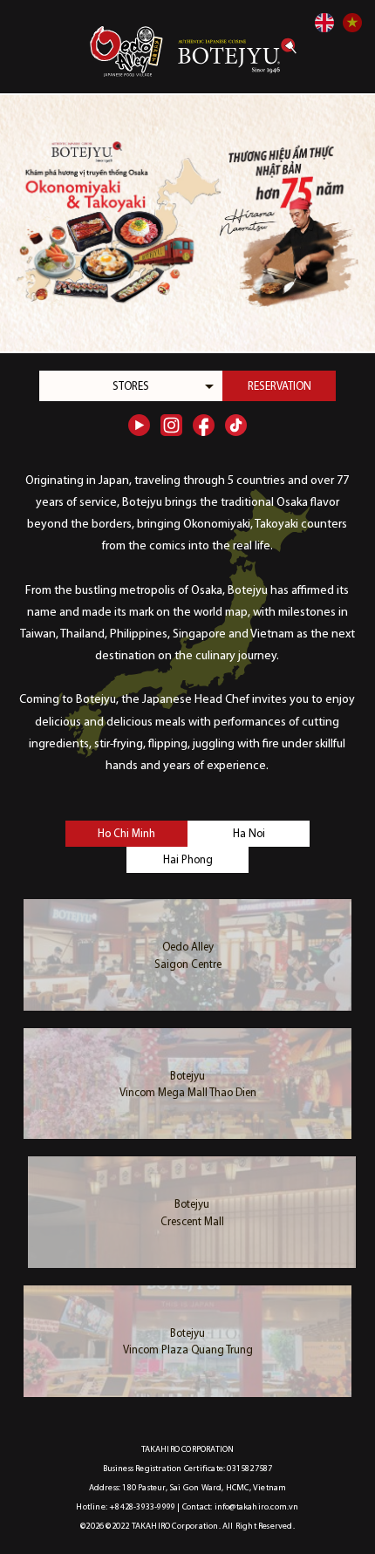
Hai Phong (188, 860)
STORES (130, 386)
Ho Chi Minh (126, 834)
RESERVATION (279, 386)
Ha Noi (249, 834)
